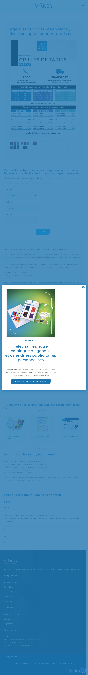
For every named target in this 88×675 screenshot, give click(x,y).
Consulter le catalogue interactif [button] (30, 381)
